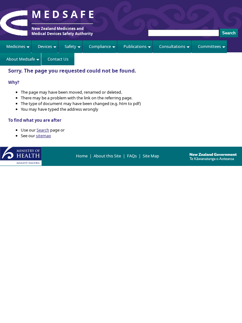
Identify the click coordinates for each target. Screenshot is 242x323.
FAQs (132, 156)
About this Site (107, 156)
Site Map (151, 156)
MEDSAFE (64, 14)
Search (43, 130)
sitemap (43, 135)
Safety (70, 46)
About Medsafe (20, 59)
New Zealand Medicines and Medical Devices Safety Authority (62, 31)
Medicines (15, 46)
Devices (45, 46)
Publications (135, 46)
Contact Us (58, 59)
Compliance (100, 46)
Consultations (172, 46)
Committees (209, 46)
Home (82, 156)
